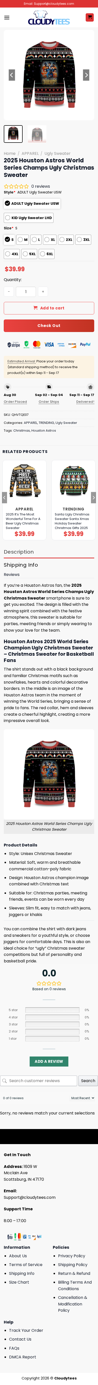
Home (10, 153)
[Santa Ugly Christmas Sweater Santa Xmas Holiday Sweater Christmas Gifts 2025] (73, 482)
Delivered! (85, 401)
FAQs (14, 1348)
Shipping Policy (72, 1265)
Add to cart (52, 308)
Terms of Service (25, 1265)
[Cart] (90, 17)
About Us (18, 1256)
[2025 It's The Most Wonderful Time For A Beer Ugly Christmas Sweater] (24, 482)
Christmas (21, 430)
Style (10, 192)
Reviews (12, 574)
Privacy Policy (71, 1256)
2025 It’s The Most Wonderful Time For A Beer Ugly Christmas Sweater (23, 521)
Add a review (49, 1061)
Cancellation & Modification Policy (72, 1304)
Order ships (49, 401)
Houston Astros (43, 430)
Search (88, 1081)
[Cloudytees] (49, 17)
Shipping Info (21, 1273)
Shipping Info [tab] (21, 564)
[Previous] (11, 75)
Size (9, 228)
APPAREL (30, 153)
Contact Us (20, 1339)
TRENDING (46, 423)
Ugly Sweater (57, 153)
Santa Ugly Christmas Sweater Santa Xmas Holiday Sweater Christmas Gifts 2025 (72, 521)
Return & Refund (74, 1273)
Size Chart (19, 1282)
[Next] (86, 75)
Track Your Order (26, 1330)
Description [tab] (19, 551)
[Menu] (7, 17)
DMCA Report (22, 1357)
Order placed (15, 401)
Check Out (48, 325)
